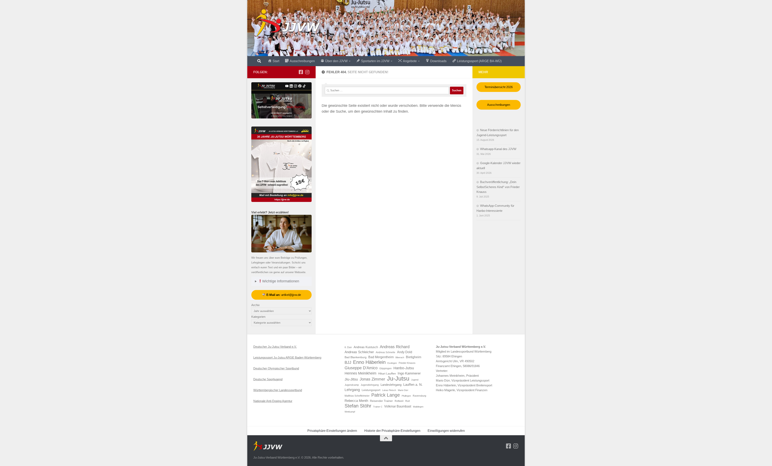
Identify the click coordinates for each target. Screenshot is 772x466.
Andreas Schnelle (385, 352)
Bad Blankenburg (355, 357)
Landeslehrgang (391, 384)
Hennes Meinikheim (360, 373)
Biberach (399, 357)
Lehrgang (352, 390)
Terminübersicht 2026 (499, 87)
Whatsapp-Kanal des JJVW (498, 149)
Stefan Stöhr (358, 405)
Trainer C (377, 406)
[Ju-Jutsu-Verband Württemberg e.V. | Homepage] (287, 23)
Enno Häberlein (369, 362)
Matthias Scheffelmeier (357, 395)
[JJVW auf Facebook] (300, 72)
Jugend (414, 380)
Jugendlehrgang (370, 385)
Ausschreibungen (498, 104)
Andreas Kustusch (366, 347)
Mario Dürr (403, 390)
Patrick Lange (385, 395)
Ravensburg (419, 395)
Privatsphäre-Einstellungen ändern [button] (332, 430)
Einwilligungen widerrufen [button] (446, 430)
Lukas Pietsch (389, 390)
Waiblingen (418, 406)
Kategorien (258, 316)
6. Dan (348, 347)
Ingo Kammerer (409, 373)
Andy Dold (404, 352)
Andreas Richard (395, 346)
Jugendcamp (352, 385)
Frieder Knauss (407, 363)
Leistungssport (371, 390)
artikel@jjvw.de (283, 294)
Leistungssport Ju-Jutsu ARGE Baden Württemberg (287, 357)
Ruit (407, 401)
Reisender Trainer (381, 400)
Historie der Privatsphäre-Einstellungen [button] (392, 430)
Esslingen (392, 363)
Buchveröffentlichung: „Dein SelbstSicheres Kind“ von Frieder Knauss (498, 186)
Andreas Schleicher (359, 352)
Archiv (255, 305)
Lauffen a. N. (413, 385)
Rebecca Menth (356, 401)
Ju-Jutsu (398, 378)
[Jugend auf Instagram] (307, 72)
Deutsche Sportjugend (267, 379)
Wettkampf (350, 411)
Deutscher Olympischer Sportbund (276, 368)
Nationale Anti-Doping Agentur (272, 401)
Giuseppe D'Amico (361, 368)
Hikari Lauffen (387, 373)
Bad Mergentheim (381, 357)
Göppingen (385, 368)
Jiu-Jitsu (351, 379)
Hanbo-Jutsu (403, 368)
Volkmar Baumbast (397, 406)
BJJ (348, 362)
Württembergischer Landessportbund (277, 390)
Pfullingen (406, 396)
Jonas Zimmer (372, 379)
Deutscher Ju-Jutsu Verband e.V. (275, 346)
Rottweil (399, 401)
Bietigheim (413, 357)
